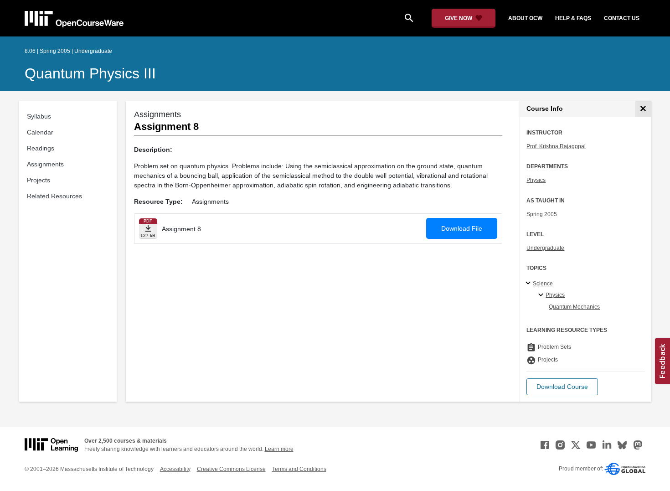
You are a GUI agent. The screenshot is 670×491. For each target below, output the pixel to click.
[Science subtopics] (529, 283)
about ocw (525, 18)
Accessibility (175, 469)
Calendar (40, 132)
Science (543, 283)
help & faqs (573, 18)
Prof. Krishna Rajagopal (556, 146)
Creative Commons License (231, 469)
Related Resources (54, 196)
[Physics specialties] (542, 295)
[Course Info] (643, 109)
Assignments (45, 164)
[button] (562, 386)
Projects (38, 180)
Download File (461, 228)
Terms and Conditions (299, 469)
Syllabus (39, 116)
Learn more (279, 449)
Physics (536, 180)
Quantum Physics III (90, 73)
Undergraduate (545, 248)
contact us (621, 18)
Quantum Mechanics (574, 307)
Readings (40, 148)
